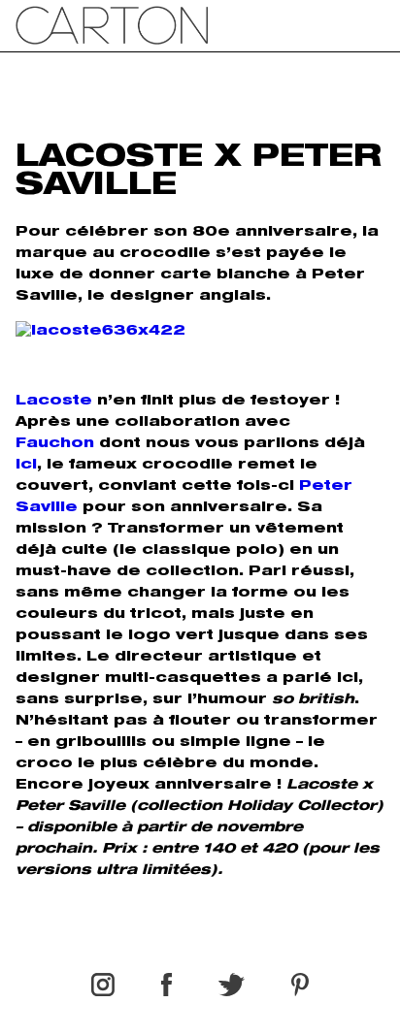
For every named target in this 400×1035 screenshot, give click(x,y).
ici (26, 465)
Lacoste (54, 401)
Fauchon (55, 444)
